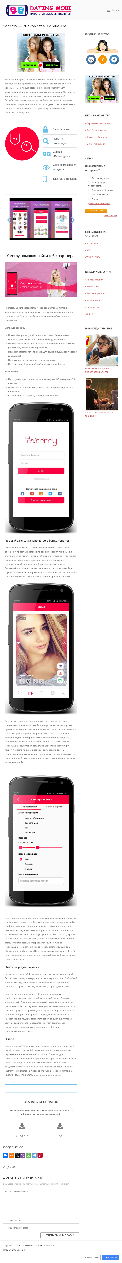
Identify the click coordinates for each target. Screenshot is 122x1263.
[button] (9, 220)
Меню (115, 10)
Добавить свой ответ (99, 203)
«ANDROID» (91, 243)
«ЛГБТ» (89, 314)
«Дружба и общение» (96, 137)
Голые (94, 199)
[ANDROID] (22, 1126)
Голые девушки (99, 194)
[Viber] (22, 1155)
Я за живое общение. (102, 190)
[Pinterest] (40, 1155)
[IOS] (60, 1126)
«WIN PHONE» (92, 257)
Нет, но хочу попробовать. (96, 184)
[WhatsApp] (28, 1155)
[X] (17, 1155)
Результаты (110, 216)
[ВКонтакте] (5, 1155)
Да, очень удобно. (101, 178)
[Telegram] (34, 1155)
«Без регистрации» (95, 293)
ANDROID (22, 1136)
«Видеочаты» (92, 286)
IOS (60, 1136)
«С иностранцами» (95, 144)
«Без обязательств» (95, 130)
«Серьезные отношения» (98, 123)
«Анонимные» (92, 300)
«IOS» (88, 250)
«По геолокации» (94, 279)
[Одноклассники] (11, 1155)
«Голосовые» (92, 307)
